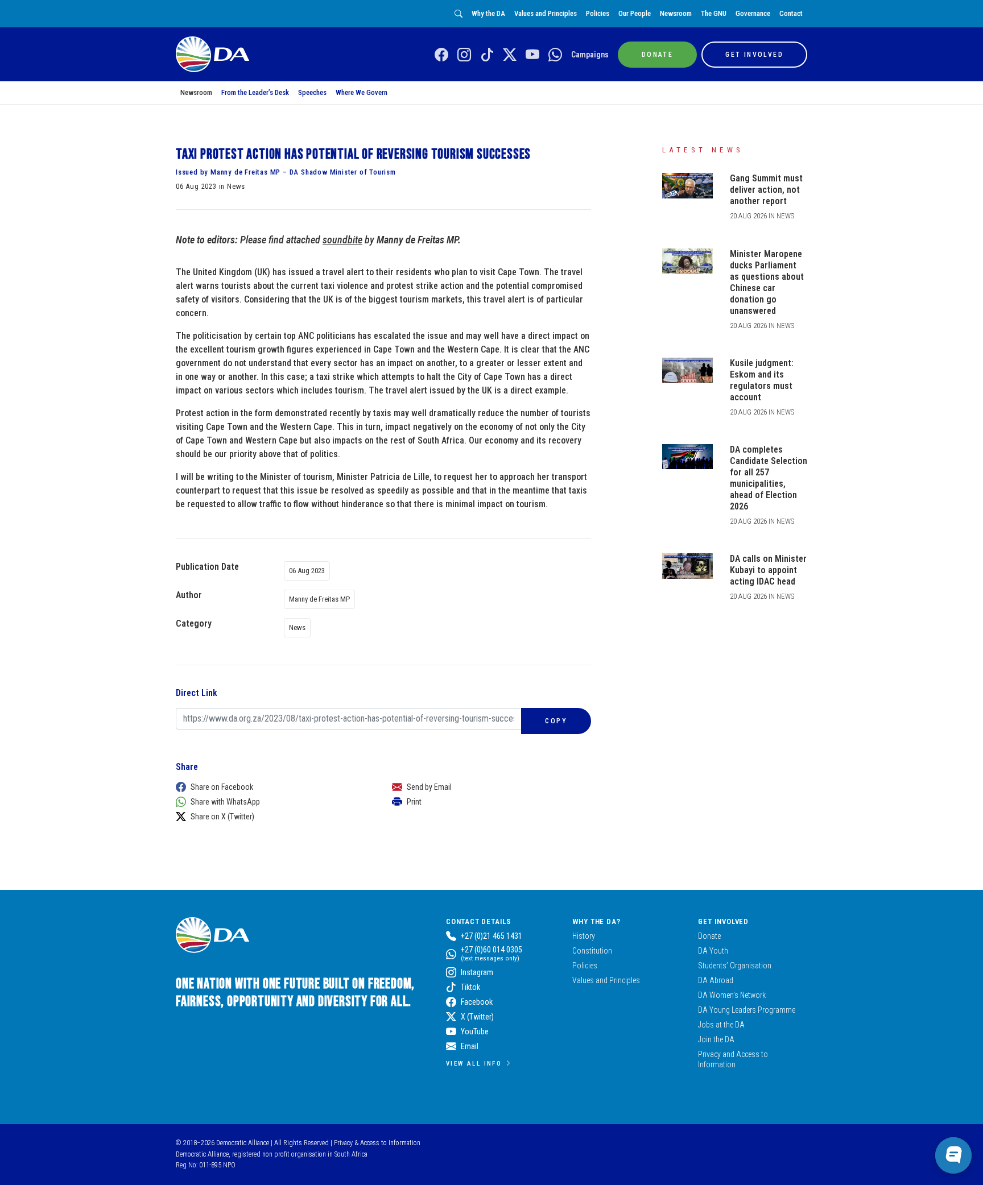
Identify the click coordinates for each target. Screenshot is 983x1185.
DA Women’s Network (732, 995)
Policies (597, 13)
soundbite (342, 240)
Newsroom (676, 13)
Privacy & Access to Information (377, 1143)
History (583, 935)
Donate (709, 935)
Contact (791, 13)
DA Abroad (715, 980)
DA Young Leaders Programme (746, 1009)
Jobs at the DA (721, 1024)
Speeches (312, 92)
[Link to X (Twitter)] (510, 55)
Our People (634, 13)
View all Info (474, 1063)
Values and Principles (545, 13)
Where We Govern (361, 92)
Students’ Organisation (734, 965)
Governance (753, 13)
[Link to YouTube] (532, 55)
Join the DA (716, 1039)
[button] (272, 787)
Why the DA (488, 13)
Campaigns (590, 54)
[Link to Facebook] (441, 55)
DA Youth (713, 950)
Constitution (592, 950)
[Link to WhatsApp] (555, 55)
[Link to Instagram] (464, 55)
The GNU (713, 13)
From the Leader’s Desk (255, 92)
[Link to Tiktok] (487, 55)
